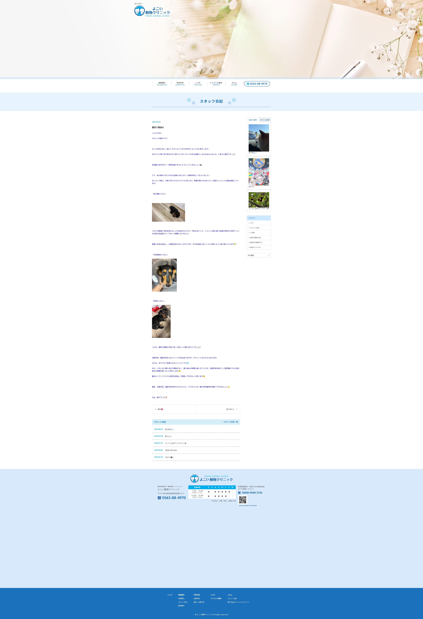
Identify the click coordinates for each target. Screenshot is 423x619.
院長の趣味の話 (255, 237)
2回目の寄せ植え (171, 450)
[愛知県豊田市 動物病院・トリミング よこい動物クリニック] (211, 478)
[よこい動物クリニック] (152, 10)
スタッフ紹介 (182, 602)
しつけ (198, 84)
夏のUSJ (168, 436)
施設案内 (181, 605)
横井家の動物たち (256, 242)
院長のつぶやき (255, 247)
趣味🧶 (160, 409)
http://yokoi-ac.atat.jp (248, 505)
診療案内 (181, 598)
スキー (252, 223)
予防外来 (180, 84)
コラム (234, 84)
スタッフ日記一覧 (231, 422)
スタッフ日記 (254, 228)
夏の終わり (230, 409)
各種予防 (197, 598)
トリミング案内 (216, 84)
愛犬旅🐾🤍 (169, 429)
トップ (169, 595)
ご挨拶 (252, 232)
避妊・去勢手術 (199, 602)
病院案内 (162, 84)
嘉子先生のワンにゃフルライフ (238, 602)
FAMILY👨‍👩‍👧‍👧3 (169, 457)
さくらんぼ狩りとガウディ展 (175, 443)
